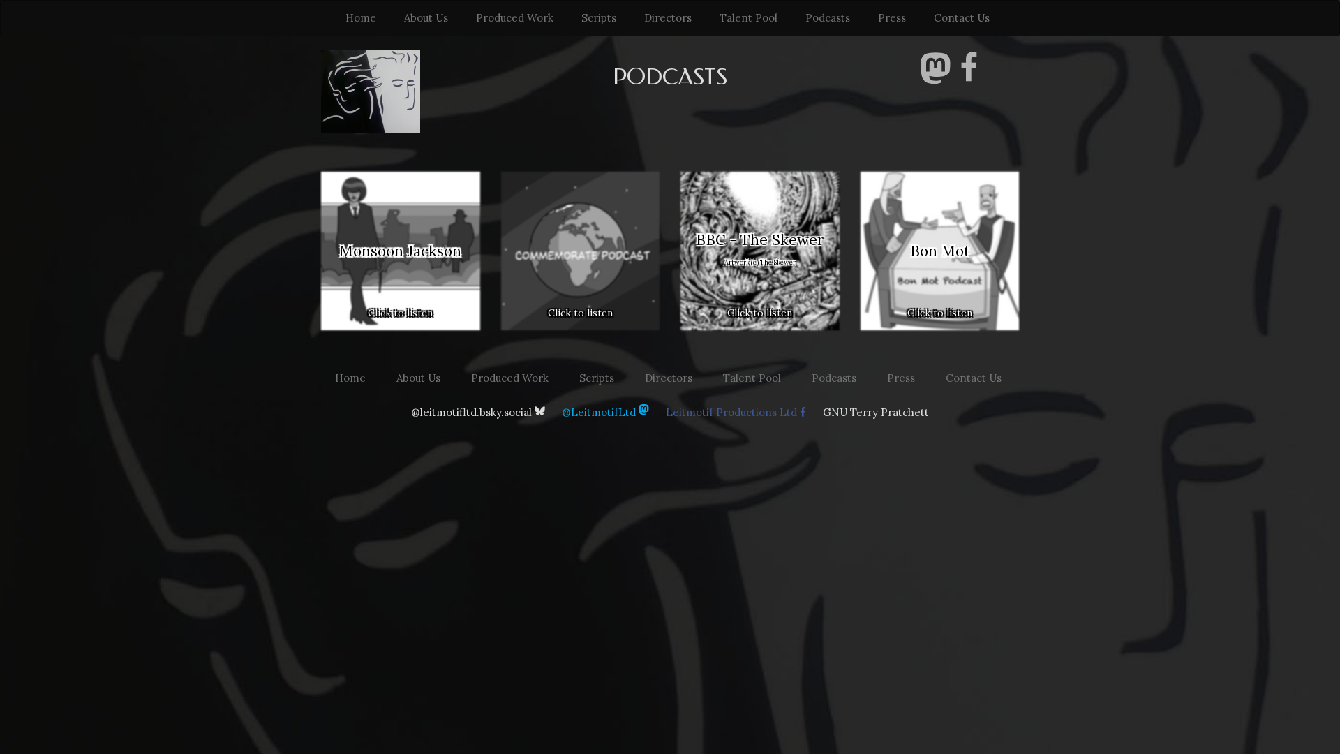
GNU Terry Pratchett (876, 412)
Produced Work (514, 17)
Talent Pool (748, 17)
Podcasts (827, 17)
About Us (426, 17)
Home (360, 17)
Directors (668, 17)
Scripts (598, 17)
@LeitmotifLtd (600, 412)
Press (892, 17)
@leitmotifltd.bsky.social (473, 412)
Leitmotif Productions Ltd (733, 412)
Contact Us (962, 17)
